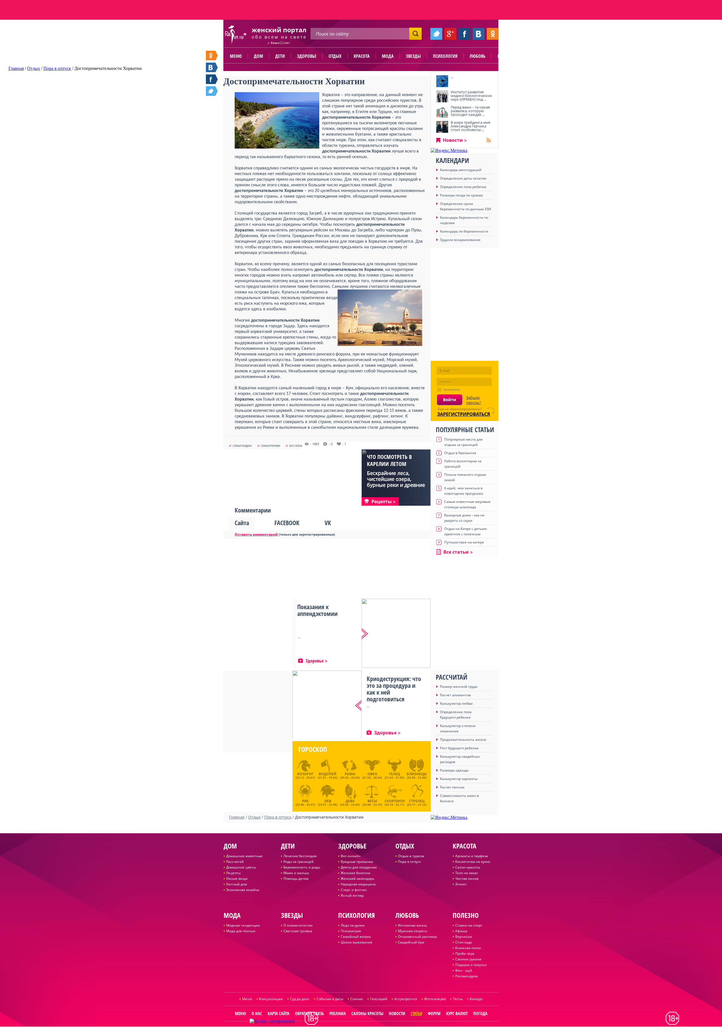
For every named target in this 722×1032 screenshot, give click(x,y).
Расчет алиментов (455, 695)
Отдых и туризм (411, 856)
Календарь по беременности (464, 231)
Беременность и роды (301, 867)
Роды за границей (298, 861)
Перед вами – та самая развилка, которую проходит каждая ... (470, 111)
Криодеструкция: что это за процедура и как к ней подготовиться (394, 688)
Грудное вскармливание (460, 239)
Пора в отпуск (409, 861)
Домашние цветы (241, 867)
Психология (445, 56)
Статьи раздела (242, 446)
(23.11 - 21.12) (416, 802)
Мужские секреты (412, 931)
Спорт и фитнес (354, 889)
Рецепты (233, 872)
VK (328, 522)
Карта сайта (278, 1013)
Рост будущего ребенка (459, 748)
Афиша (461, 931)
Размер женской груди (458, 686)
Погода (480, 1013)
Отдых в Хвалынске (460, 452)
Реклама (337, 1013)
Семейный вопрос (356, 936)
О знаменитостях (297, 925)
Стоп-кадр (463, 942)
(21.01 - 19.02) (327, 775)
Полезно (506, 56)
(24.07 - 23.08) (327, 802)
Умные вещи (237, 878)
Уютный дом (236, 884)
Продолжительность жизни (463, 739)
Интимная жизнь (412, 925)
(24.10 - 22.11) (394, 802)
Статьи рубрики (270, 446)
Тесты (458, 998)
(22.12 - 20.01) (305, 775)
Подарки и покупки (471, 964)
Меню (236, 56)
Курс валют (457, 1013)
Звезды (413, 56)
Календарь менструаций (460, 169)
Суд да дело (299, 998)
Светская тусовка (297, 931)
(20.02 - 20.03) (350, 775)
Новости (453, 140)
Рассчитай (235, 861)
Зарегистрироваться (463, 414)
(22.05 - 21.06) (417, 775)
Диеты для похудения (359, 867)
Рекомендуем (466, 976)
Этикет (461, 884)
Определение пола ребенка (463, 186)
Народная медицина (358, 884)
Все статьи (295, 446)
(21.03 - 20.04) (372, 775)
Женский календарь (357, 878)
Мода (388, 56)
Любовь (477, 56)
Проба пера (464, 953)
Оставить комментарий (256, 534)
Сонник (356, 998)
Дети (280, 56)
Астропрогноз (405, 998)
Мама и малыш (296, 872)
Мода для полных (240, 931)
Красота (362, 56)
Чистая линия (467, 878)
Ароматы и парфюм (471, 856)
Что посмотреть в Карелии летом (389, 460)
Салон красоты (467, 867)
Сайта (242, 522)
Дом (258, 56)
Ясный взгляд (352, 895)
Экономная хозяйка (242, 889)
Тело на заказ (466, 872)
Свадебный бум (411, 942)
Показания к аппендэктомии (317, 610)
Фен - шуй (463, 970)
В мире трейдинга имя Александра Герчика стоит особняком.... (470, 126)
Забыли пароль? (473, 400)
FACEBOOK (286, 522)
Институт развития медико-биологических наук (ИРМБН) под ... (471, 95)
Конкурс (476, 998)
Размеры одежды (454, 770)
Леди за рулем (353, 925)
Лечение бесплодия (300, 856)
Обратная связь (309, 1013)
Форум (434, 1013)
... (452, 76)
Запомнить (451, 389)
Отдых (335, 56)
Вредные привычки (357, 861)
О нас (257, 1013)
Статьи (416, 1013)
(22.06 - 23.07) (305, 802)
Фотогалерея (435, 998)
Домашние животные (244, 856)
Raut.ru (342, 1029)
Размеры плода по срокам (461, 195)
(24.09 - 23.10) (372, 802)
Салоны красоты (367, 1013)
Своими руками (468, 959)
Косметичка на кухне (472, 861)
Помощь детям (296, 878)
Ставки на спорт (468, 925)
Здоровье (306, 56)
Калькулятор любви (456, 703)
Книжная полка (468, 947)
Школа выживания (356, 942)
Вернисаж (463, 936)
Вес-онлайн (350, 856)
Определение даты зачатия (463, 178)
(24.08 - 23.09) (350, 802)
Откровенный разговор (417, 936)
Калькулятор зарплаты (458, 778)
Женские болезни (355, 872)
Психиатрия (351, 931)
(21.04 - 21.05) (394, 775)
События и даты (329, 998)
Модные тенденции (243, 925)
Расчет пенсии (452, 787)
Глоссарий (378, 998)
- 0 (331, 444)
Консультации (271, 998)
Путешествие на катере (464, 542)
